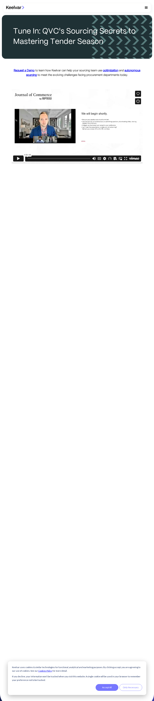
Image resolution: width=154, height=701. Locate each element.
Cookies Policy (45, 671)
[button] (146, 7)
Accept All (107, 687)
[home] (15, 7)
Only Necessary (131, 687)
